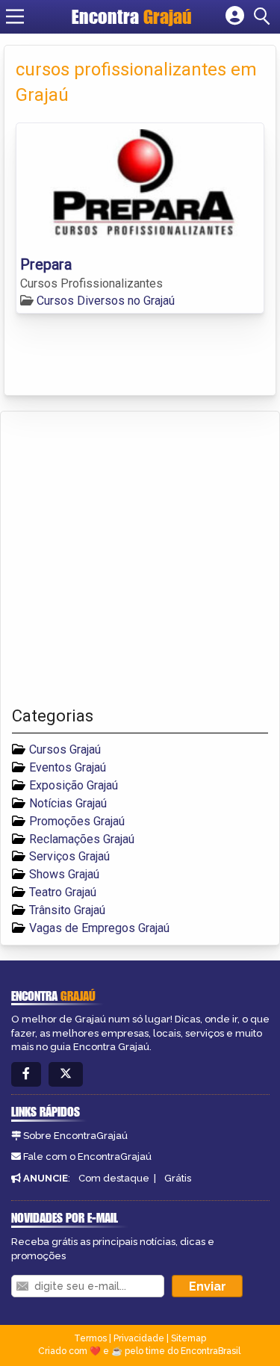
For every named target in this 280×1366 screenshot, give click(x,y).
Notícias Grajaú (68, 803)
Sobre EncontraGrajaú (75, 1135)
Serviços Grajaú (69, 856)
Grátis (177, 1178)
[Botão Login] (234, 16)
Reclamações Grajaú (81, 839)
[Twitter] (66, 1074)
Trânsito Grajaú (67, 910)
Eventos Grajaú (67, 767)
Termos (90, 1338)
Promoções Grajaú (77, 821)
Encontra (132, 16)
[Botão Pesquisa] (264, 16)
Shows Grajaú (64, 874)
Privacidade (138, 1338)
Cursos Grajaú (65, 749)
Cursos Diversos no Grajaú (106, 301)
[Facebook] (26, 1074)
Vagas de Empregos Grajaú (99, 928)
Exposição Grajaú (73, 785)
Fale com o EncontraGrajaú (87, 1156)
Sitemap (188, 1338)
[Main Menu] (15, 16)
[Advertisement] (140, 559)
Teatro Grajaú (62, 892)
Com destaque (113, 1178)
